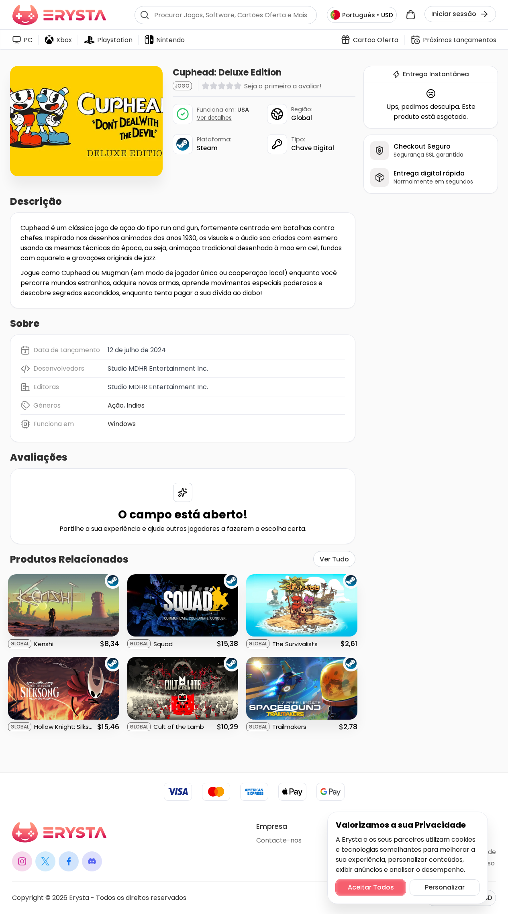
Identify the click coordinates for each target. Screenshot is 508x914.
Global (301, 118)
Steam (207, 148)
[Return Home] (59, 15)
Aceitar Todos (371, 887)
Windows (122, 423)
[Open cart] (411, 15)
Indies (135, 405)
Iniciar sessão (453, 13)
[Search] (144, 15)
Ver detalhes (214, 118)
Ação (116, 405)
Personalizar (445, 887)
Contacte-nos (279, 840)
